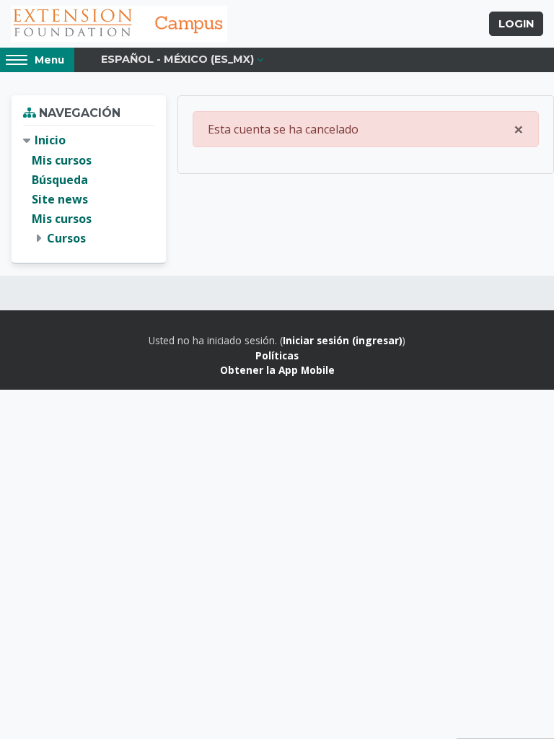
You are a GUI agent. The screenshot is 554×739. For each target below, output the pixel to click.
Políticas (277, 355)
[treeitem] (88, 189)
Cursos (66, 238)
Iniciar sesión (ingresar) (343, 340)
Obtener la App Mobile (277, 370)
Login (516, 23)
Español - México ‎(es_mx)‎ (177, 59)
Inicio (50, 140)
